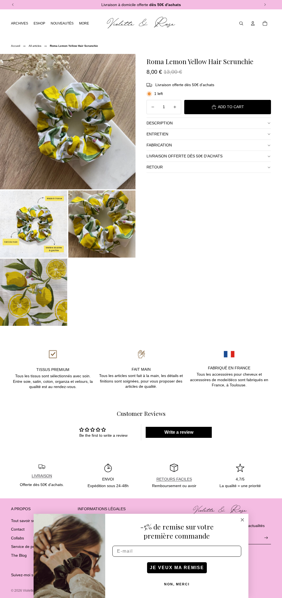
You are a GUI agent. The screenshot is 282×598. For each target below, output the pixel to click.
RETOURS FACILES (174, 479)
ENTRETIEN (157, 134)
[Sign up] (266, 538)
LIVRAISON (42, 476)
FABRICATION (159, 145)
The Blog (19, 555)
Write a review (178, 432)
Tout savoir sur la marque (33, 520)
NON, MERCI (176, 584)
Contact (18, 529)
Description (160, 123)
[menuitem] (84, 23)
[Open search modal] (241, 23)
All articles (35, 45)
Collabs (17, 538)
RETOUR (155, 167)
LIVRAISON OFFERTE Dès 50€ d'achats (185, 156)
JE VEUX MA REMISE (177, 567)
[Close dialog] (242, 520)
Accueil (15, 45)
